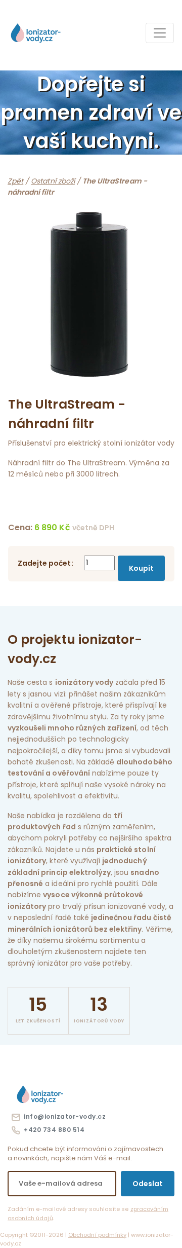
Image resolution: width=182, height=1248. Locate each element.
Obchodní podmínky (97, 1235)
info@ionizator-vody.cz (63, 1116)
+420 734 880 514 (52, 1129)
